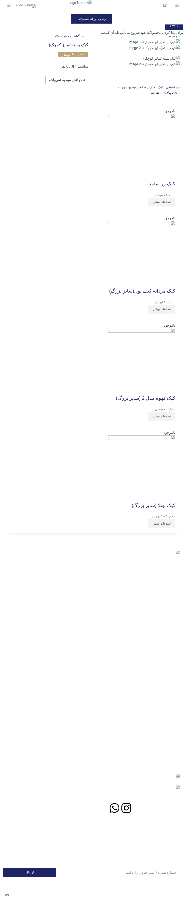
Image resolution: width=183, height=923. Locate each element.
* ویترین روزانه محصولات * (91, 18)
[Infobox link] (26, 6)
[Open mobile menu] (176, 6)
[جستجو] (164, 6)
